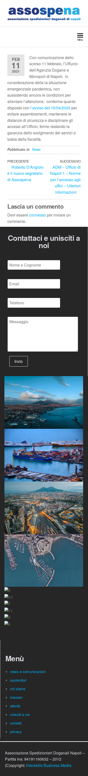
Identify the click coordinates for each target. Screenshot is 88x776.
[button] (43, 630)
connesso (37, 215)
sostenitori (18, 680)
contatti (16, 722)
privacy (16, 731)
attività (15, 705)
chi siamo (18, 688)
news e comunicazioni (27, 671)
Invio (18, 361)
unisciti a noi (20, 714)
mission (16, 697)
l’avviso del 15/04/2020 (50, 108)
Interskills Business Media (48, 765)
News (36, 149)
